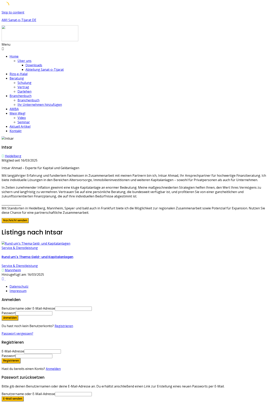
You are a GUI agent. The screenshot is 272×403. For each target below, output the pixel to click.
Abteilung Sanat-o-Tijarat (44, 69)
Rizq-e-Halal (18, 74)
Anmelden (53, 369)
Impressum (18, 291)
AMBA (14, 109)
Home (14, 56)
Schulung (24, 82)
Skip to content (13, 12)
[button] (136, 46)
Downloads (33, 65)
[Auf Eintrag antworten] (3, 279)
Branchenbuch (20, 96)
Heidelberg (13, 156)
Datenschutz (19, 286)
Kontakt (16, 131)
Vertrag (23, 87)
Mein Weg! (17, 113)
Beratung (17, 78)
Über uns (24, 61)
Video (22, 118)
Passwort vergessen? (17, 333)
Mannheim (13, 270)
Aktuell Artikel (20, 126)
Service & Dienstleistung (20, 248)
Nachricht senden (15, 220)
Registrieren (64, 326)
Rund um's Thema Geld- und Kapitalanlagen (37, 257)
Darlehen (24, 91)
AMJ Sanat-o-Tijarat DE (19, 20)
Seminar (24, 122)
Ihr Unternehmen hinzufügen (40, 104)
